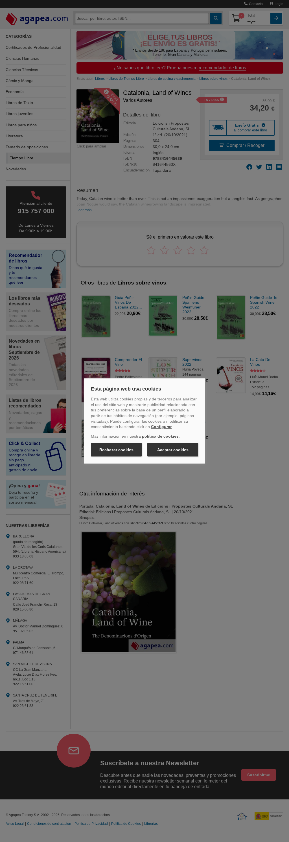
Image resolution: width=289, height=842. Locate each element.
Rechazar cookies (116, 450)
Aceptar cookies (173, 450)
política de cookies (160, 436)
